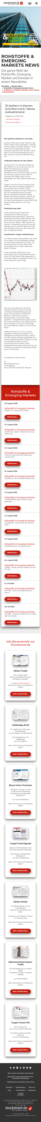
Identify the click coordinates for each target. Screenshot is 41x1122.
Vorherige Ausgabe (12, 122)
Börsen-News (17, 86)
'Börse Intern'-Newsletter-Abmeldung (20, 1073)
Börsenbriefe (20, 1087)
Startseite (5, 86)
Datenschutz (20, 1090)
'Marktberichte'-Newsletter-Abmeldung (20, 1082)
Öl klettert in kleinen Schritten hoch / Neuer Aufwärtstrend (20, 91)
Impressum (32, 1090)
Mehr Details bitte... (20, 694)
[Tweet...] (14, 1068)
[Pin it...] (24, 1068)
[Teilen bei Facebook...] (11, 1068)
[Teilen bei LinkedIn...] (27, 1068)
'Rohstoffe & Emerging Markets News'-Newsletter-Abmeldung (20, 1077)
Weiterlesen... (12, 417)
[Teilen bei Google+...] (17, 1068)
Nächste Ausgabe (13, 119)
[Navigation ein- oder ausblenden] (36, 3)
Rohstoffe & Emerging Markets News (18, 88)
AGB (9, 1090)
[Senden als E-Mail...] (30, 1068)
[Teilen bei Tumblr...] (20, 1068)
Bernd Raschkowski (22, 683)
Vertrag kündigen (20, 1094)
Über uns (32, 1087)
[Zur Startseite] (14, 3)
